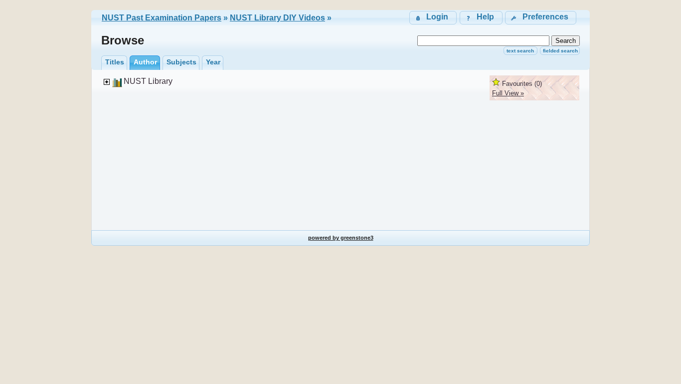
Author (145, 62)
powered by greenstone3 (340, 238)
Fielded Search (560, 50)
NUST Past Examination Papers (161, 17)
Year (213, 62)
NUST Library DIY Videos (277, 17)
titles (114, 62)
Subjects (181, 62)
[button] (540, 17)
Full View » (508, 93)
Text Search (520, 50)
